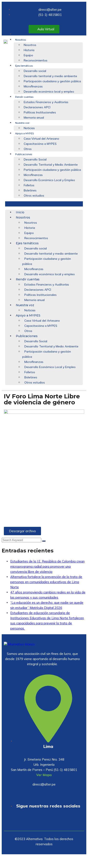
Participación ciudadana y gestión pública (52, 81)
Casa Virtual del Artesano (41, 139)
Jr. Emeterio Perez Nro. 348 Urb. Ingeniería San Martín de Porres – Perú (37, 764)
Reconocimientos (35, 60)
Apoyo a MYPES (24, 133)
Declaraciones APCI (37, 107)
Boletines (30, 190)
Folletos (29, 185)
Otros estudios (34, 195)
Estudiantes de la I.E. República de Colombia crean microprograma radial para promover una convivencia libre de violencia (47, 566)
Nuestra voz (22, 122)
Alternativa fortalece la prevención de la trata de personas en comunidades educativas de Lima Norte (46, 582)
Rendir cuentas (24, 96)
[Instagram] (56, 821)
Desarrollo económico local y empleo (49, 91)
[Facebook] (44, 821)
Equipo (28, 55)
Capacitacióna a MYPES (40, 144)
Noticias (29, 128)
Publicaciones (23, 154)
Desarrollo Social (35, 159)
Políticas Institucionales (40, 112)
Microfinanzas (33, 86)
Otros (28, 149)
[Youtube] (31, 821)
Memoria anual (34, 117)
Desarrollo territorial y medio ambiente (50, 76)
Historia (29, 50)
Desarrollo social (35, 71)
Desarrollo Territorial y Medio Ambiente (51, 165)
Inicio (18, 34)
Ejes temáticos (24, 65)
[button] (44, 203)
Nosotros (20, 39)
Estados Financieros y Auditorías (46, 102)
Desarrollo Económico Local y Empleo (49, 180)
